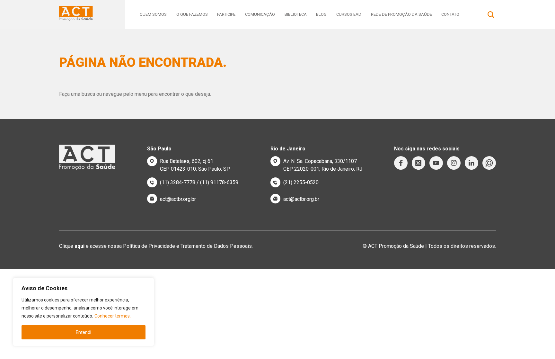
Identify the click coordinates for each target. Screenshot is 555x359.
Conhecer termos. (112, 316)
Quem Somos (153, 14)
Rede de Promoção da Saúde (401, 14)
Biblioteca (296, 14)
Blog (321, 14)
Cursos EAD (348, 14)
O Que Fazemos (192, 14)
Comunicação (260, 14)
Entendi (83, 332)
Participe (226, 14)
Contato (450, 14)
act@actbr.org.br (178, 199)
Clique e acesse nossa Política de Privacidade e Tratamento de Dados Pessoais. (156, 246)
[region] (83, 312)
